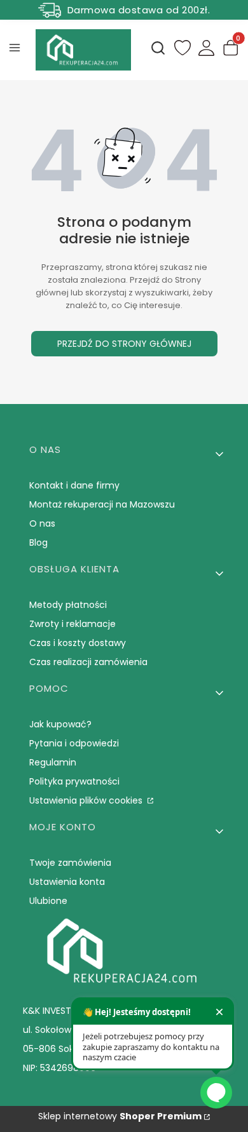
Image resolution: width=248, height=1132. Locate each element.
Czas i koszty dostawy (77, 643)
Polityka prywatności (74, 781)
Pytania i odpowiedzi (74, 743)
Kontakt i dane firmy (74, 485)
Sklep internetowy (120, 1116)
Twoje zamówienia (70, 862)
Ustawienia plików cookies (87, 800)
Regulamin (52, 762)
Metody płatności (68, 604)
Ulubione (48, 900)
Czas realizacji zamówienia (88, 662)
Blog (38, 542)
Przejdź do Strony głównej (124, 343)
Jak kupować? (60, 724)
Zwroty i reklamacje (72, 623)
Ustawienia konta (67, 881)
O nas (42, 523)
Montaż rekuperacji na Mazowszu (102, 504)
